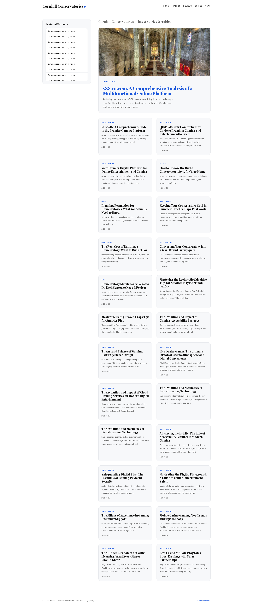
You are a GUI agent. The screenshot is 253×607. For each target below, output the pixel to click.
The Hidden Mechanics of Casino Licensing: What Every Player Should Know (123, 556)
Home (166, 6)
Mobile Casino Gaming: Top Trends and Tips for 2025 (183, 517)
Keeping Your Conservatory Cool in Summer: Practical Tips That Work (183, 207)
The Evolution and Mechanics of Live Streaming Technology (181, 389)
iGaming (176, 6)
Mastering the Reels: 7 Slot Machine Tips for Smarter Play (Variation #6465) (183, 283)
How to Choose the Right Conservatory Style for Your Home (182, 169)
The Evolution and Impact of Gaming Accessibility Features (179, 318)
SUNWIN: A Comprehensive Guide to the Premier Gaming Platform (123, 128)
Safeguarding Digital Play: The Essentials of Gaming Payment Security (122, 477)
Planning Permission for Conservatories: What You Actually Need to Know (124, 209)
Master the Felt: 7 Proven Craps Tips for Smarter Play (125, 318)
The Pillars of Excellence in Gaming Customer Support (125, 517)
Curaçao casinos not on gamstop (61, 31)
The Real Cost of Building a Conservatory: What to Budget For (124, 248)
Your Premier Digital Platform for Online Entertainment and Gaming (124, 169)
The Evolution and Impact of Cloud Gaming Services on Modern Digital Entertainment (125, 395)
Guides (198, 6)
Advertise (207, 600)
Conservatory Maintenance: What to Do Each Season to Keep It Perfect (125, 285)
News (208, 6)
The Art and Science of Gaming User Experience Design (122, 353)
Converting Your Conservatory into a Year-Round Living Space (183, 248)
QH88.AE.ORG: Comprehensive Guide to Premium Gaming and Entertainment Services (180, 130)
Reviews (187, 6)
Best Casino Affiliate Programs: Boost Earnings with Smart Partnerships (180, 556)
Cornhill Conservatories (62, 6)
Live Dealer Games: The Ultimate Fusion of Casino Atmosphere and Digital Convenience (182, 354)
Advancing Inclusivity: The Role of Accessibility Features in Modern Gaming (182, 436)
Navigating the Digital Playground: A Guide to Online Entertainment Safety (183, 477)
